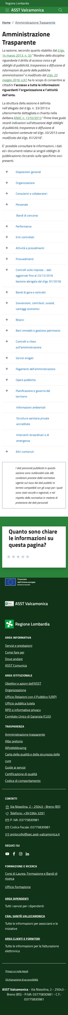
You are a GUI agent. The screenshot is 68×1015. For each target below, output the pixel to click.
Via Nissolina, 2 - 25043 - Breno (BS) (36, 806)
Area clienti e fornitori (22, 939)
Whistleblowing (15, 747)
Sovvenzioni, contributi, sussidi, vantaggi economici (35, 306)
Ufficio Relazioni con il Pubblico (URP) (31, 696)
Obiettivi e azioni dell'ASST (23, 683)
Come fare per (14, 652)
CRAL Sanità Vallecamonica (25, 916)
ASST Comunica (16, 665)
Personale (22, 204)
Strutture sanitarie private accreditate (32, 421)
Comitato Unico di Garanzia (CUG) (28, 716)
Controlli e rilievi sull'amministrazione (28, 344)
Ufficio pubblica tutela (20, 703)
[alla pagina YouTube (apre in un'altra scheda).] (7, 853)
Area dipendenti (17, 898)
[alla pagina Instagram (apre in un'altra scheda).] (20, 853)
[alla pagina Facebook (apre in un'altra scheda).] (14, 853)
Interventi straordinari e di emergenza (32, 438)
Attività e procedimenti (30, 248)
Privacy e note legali (16, 971)
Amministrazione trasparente (25, 734)
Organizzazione (25, 183)
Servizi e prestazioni (18, 645)
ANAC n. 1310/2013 (28, 117)
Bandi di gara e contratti (31, 292)
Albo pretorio (14, 741)
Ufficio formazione (18, 886)
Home (6, 22)
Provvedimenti (25, 259)
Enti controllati (25, 237)
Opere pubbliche (26, 380)
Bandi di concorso (27, 215)
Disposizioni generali (28, 172)
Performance (24, 226)
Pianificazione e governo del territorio (33, 394)
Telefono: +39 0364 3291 (27, 813)
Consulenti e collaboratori (31, 193)
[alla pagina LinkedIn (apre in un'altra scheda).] (27, 853)
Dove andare (14, 658)
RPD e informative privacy (23, 709)
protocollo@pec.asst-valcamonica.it (34, 834)
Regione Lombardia (17, 3)
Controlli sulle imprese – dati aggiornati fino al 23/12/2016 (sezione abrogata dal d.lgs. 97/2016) (38, 276)
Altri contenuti (25, 451)
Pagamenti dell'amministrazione (35, 369)
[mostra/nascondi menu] (7, 10)
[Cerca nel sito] (60, 10)
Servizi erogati (25, 358)
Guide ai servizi (15, 767)
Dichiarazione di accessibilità (21, 979)
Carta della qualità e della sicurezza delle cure (32, 757)
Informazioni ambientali (31, 407)
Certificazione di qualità (21, 774)
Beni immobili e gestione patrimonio (38, 330)
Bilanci (20, 320)
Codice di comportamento (23, 780)
